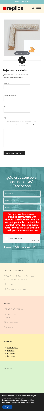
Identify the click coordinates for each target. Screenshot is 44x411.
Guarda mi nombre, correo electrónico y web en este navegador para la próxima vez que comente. (22, 124)
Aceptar (7, 407)
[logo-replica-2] (18, 8)
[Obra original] (5, 347)
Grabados (11, 356)
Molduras (11, 353)
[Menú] (37, 8)
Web (5, 107)
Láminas (10, 350)
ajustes (31, 402)
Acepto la (20, 247)
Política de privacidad (24, 247)
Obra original (12, 348)
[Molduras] (5, 353)
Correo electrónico (10, 95)
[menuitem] (31, 8)
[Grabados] (5, 356)
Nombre (7, 83)
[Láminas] (5, 350)
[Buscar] (31, 8)
